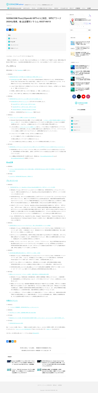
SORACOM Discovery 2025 (16, 323)
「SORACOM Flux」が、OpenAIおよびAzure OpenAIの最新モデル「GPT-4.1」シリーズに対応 (32, 187)
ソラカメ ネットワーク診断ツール (28, 126)
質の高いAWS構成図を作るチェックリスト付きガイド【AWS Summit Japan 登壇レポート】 (83, 67)
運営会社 (55, 385)
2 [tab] (79, 26)
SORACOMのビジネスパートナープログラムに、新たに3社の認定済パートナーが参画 (29, 225)
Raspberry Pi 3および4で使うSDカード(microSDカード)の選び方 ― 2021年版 (83, 84)
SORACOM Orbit (15, 79)
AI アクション (24, 101)
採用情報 (60, 385)
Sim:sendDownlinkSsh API (46, 156)
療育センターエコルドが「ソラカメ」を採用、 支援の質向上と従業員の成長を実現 (29, 274)
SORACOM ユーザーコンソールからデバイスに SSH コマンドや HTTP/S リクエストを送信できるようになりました (37, 146)
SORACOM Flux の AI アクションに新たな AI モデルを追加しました (25, 98)
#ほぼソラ (49, 329)
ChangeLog (20, 70)
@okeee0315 (36, 333)
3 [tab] (81, 26)
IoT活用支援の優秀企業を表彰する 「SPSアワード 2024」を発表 (24, 253)
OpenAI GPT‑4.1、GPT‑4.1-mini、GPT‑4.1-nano (24, 106)
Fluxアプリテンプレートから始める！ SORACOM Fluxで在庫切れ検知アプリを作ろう (83, 89)
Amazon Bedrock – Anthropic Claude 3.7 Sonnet (24, 109)
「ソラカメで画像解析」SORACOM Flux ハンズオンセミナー (24, 307)
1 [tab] (77, 26)
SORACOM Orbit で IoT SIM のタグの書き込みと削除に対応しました (25, 76)
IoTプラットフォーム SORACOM (45, 385)
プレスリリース (14, 45)
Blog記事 (12, 41)
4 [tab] (83, 26)
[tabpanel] (80, 19)
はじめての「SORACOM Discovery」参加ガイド (21, 176)
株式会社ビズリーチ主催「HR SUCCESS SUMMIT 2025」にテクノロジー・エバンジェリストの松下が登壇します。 (37, 318)
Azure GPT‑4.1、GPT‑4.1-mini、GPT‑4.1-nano (23, 104)
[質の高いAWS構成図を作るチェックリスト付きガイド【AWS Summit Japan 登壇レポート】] (73, 67)
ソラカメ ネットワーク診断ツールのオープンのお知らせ (22, 117)
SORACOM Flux (15, 101)
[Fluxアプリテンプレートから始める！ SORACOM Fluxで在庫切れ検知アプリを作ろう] (73, 89)
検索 (89, 30)
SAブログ (9, 25)
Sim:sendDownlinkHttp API (17, 158)
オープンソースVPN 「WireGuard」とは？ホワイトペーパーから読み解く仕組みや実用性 (83, 78)
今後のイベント (14, 48)
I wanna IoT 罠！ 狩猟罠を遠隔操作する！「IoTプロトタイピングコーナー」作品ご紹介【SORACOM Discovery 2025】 (83, 73)
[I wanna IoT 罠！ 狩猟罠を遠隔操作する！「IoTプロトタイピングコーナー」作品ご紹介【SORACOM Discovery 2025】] (73, 72)
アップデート (13, 38)
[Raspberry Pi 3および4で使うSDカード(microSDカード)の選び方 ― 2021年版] (73, 84)
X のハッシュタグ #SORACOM (23, 329)
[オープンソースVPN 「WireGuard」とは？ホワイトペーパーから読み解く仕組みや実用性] (73, 78)
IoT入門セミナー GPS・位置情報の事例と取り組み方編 (22, 312)
